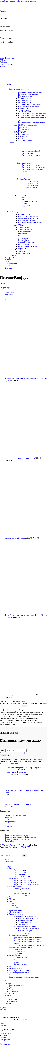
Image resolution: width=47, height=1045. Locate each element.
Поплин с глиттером (30, 185)
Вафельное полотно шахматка (33, 167)
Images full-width (24, 244)
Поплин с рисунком (29, 187)
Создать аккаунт (6, 1034)
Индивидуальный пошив (28, 216)
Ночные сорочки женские (28, 94)
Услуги (12, 989)
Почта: (16, 772)
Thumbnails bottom (25, 230)
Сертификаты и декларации (15, 815)
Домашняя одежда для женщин (30, 92)
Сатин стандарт (20, 870)
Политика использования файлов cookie (20, 837)
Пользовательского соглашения (17, 839)
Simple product (23, 251)
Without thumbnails (25, 232)
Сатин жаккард (28, 153)
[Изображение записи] (9, 788)
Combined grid (23, 240)
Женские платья (24, 102)
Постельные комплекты (18, 935)
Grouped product (24, 253)
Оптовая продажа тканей (28, 218)
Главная (3, 701)
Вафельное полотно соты (31, 165)
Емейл (2, 750)
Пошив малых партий (26, 220)
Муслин (25, 197)
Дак (23, 199)
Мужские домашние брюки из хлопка (19, 695)
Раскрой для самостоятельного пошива (24, 977)
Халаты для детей (25, 933)
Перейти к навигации (8, 1)
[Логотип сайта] (12, 56)
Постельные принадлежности (20, 947)
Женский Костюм (25, 100)
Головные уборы (24, 134)
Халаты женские (24, 98)
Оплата (7, 820)
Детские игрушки (25, 140)
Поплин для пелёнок (30, 181)
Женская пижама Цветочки (15, 538)
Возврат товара (10, 822)
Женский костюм (25, 924)
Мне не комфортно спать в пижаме (18, 804)
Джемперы (22, 136)
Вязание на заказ (24, 214)
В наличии (9, 294)
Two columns (23, 238)
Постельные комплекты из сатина (31, 116)
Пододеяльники (24, 129)
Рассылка (8, 826)
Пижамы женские (25, 96)
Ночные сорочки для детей (28, 106)
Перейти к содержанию (26, 1)
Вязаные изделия (15, 956)
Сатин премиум (31, 151)
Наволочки (22, 127)
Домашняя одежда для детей (29, 104)
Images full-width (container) (28, 246)
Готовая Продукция (16, 985)
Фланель (25, 204)
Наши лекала (14, 266)
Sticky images (23, 234)
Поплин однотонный (30, 183)
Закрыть (3, 283)
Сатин (11, 868)
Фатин (29, 201)
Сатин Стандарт (28, 149)
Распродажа (9, 292)
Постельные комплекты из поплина (32, 114)
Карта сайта (9, 841)
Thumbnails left (24, 228)
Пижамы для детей (25, 108)
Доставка (8, 818)
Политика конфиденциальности (17, 835)
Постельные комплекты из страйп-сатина (30, 945)
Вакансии (13, 264)
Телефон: (17, 770)
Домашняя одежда (16, 914)
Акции (7, 824)
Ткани (11, 142)
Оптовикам (13, 255)
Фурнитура (26, 206)
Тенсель (25, 195)
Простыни (18, 954)
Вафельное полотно (17, 878)
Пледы (21, 138)
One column (22, 236)
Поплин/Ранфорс (15, 887)
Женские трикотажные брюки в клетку (20, 458)
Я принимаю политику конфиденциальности (20, 753)
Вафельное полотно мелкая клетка (27, 885)
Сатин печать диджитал (31, 155)
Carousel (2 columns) (26, 242)
